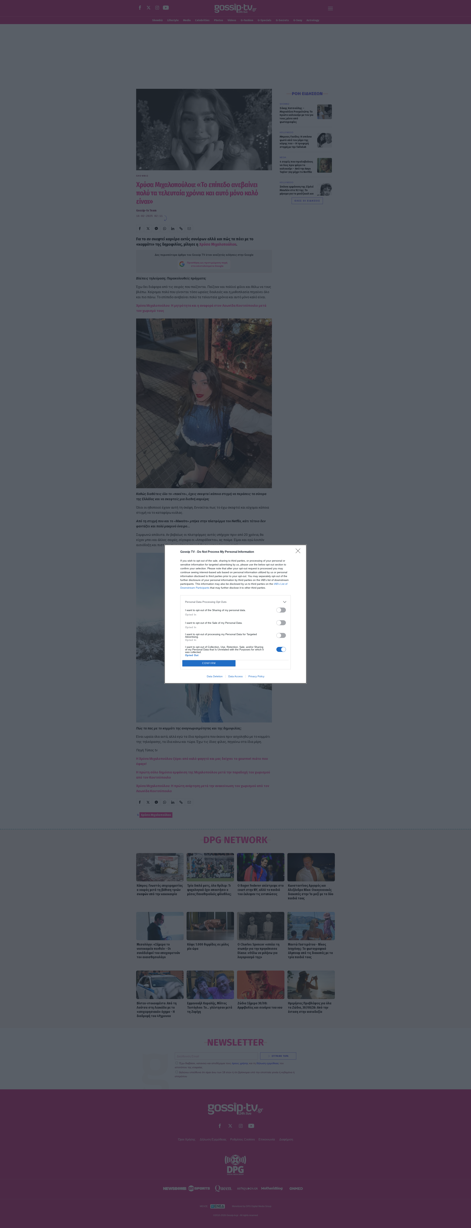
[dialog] (235, 614)
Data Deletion (215, 676)
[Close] (299, 552)
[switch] (281, 610)
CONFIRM (209, 663)
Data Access (235, 676)
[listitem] (235, 602)
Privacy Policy (256, 676)
